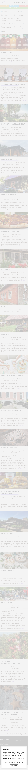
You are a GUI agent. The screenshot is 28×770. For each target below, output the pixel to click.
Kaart (3, 31)
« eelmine (6, 733)
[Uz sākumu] (4, 2)
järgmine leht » (23, 733)
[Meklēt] (22, 2)
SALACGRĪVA (14, 5)
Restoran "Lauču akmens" (13, 124)
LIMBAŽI (23, 5)
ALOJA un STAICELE (14, 7)
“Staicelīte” (6, 53)
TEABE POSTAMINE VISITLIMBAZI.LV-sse (4, 740)
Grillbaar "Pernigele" (11, 448)
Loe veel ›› (13, 61)
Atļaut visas (20, 762)
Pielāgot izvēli (14, 765)
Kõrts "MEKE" (7, 334)
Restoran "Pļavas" (9, 269)
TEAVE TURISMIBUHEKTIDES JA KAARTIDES (5, 745)
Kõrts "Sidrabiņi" (9, 195)
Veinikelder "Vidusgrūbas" (13, 84)
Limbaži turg (7, 534)
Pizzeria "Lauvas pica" (11, 231)
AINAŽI (5, 5)
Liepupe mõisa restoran (12, 375)
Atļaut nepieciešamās (10, 762)
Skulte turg (6, 603)
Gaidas (4, 306)
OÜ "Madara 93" (8, 571)
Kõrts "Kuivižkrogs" (10, 159)
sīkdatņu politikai (19, 758)
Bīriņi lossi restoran (11, 411)
